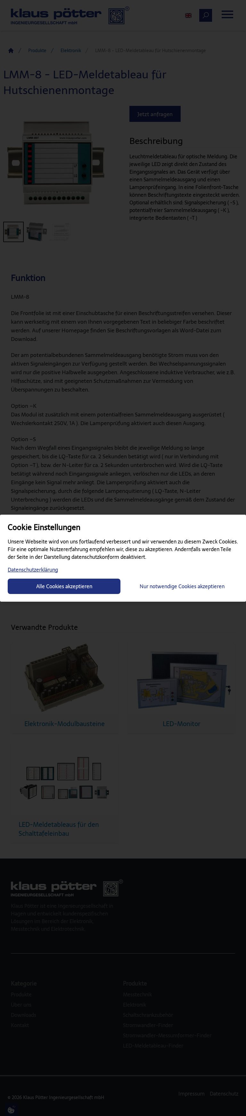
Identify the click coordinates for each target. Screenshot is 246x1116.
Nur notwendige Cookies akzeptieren (182, 586)
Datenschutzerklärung (33, 570)
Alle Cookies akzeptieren (64, 586)
